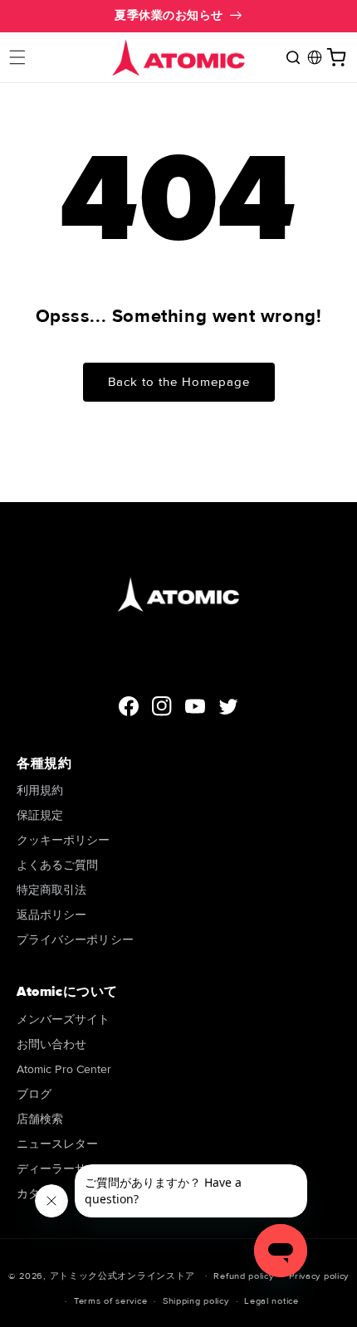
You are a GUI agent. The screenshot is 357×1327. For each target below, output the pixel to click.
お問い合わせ (51, 1044)
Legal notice (271, 1300)
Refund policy (243, 1276)
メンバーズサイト (63, 1019)
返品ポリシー (51, 915)
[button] (17, 57)
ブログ (34, 1094)
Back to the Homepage (179, 381)
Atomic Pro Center (64, 1069)
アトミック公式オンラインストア (123, 1275)
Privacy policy (319, 1276)
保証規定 (40, 815)
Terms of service (110, 1300)
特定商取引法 (51, 890)
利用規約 (40, 790)
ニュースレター (58, 1144)
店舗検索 (40, 1119)
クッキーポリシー (63, 840)
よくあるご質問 (58, 865)
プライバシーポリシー (75, 940)
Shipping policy (196, 1300)
